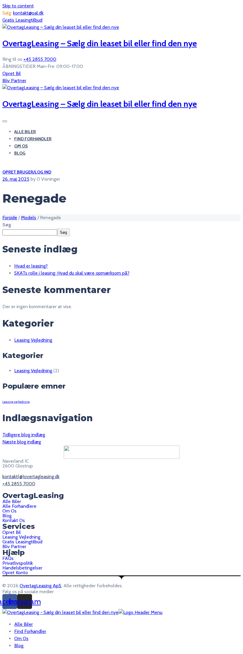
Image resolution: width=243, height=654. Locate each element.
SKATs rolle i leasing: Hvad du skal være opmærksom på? (72, 273)
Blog (19, 153)
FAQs (8, 558)
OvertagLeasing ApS (40, 585)
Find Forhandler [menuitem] (30, 631)
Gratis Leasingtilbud (22, 20)
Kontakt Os (13, 520)
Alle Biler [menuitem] (23, 624)
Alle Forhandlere (19, 506)
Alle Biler (25, 131)
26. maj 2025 (15, 179)
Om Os (21, 146)
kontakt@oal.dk (28, 13)
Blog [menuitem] (18, 645)
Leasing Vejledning (33, 340)
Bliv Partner (14, 80)
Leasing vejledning (16, 402)
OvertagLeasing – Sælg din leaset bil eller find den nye (99, 43)
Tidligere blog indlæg (23, 434)
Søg (6, 224)
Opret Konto (15, 572)
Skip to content (18, 6)
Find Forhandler (33, 138)
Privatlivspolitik (17, 563)
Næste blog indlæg (21, 442)
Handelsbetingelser (22, 568)
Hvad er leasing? (31, 266)
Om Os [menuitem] (21, 638)
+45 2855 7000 (39, 59)
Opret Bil (11, 73)
